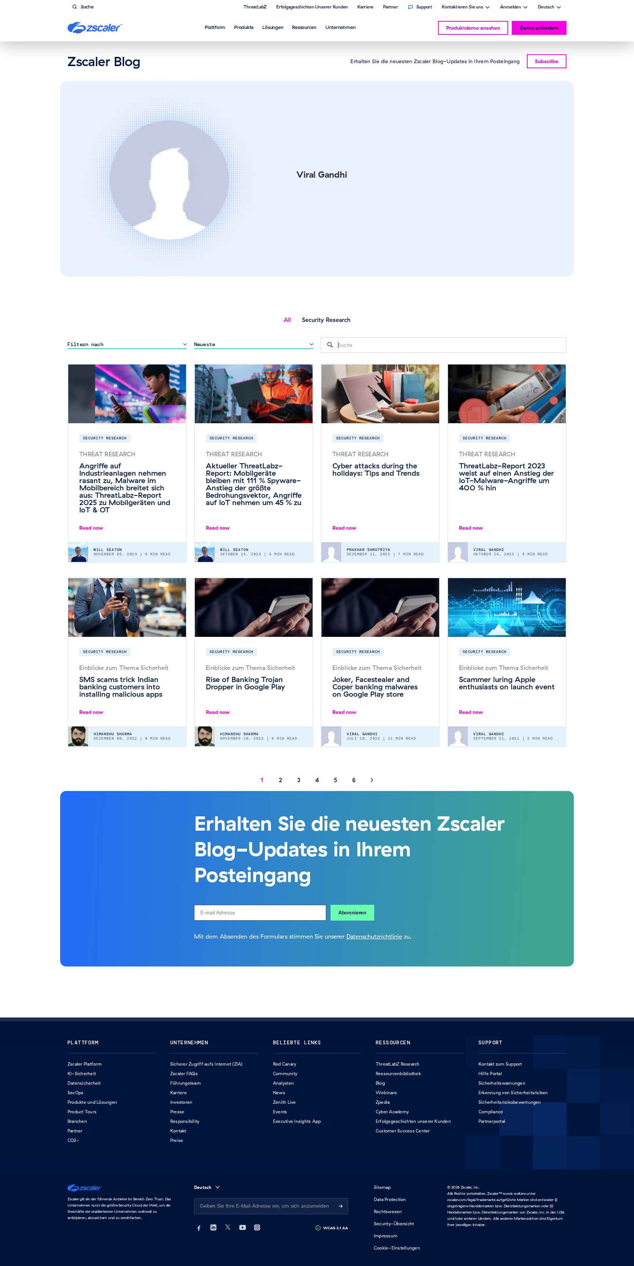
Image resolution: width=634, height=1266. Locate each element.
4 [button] (317, 780)
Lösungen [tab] (272, 27)
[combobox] (443, 345)
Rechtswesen (388, 1211)
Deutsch (546, 7)
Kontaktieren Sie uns (462, 7)
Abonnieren (352, 912)
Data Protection (390, 1199)
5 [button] (335, 780)
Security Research (326, 320)
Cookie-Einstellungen (397, 1248)
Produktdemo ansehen (473, 28)
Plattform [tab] (215, 27)
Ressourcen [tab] (304, 27)
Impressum (385, 1235)
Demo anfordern (539, 28)
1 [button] (261, 780)
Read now (91, 528)
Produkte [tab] (244, 27)
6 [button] (354, 780)
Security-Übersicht (394, 1223)
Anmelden (510, 7)
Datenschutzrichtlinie (374, 936)
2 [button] (280, 780)
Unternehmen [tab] (340, 27)
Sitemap (382, 1187)
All (287, 320)
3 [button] (298, 780)
